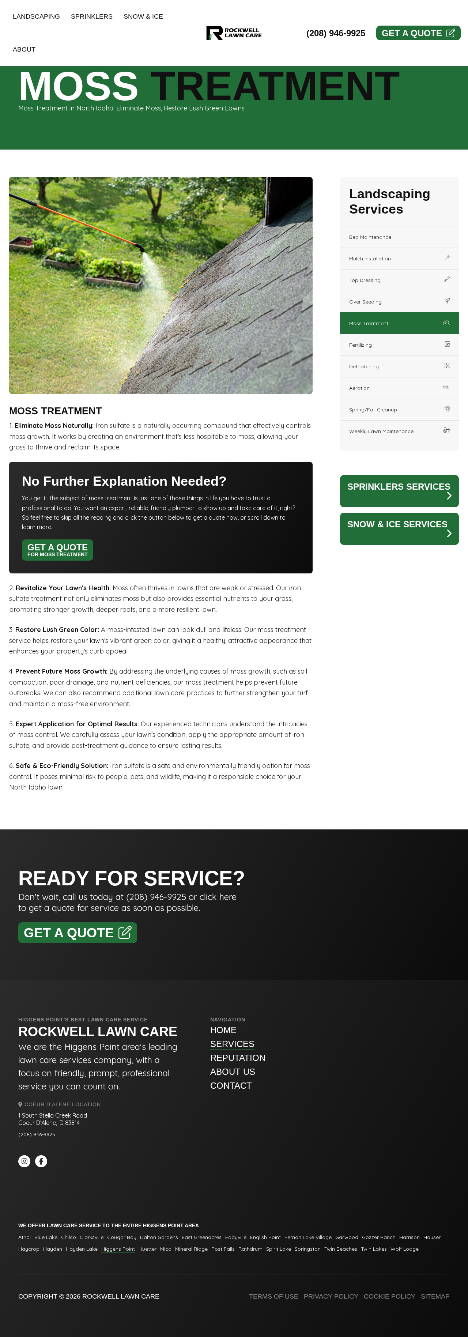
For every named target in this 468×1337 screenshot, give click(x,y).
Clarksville (91, 1237)
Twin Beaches (340, 1249)
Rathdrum (250, 1249)
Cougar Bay (121, 1237)
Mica (165, 1249)
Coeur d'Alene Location (62, 1104)
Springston (308, 1249)
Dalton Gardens (159, 1237)
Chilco (68, 1237)
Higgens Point (118, 1249)
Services (232, 1044)
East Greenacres (202, 1237)
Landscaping (36, 16)
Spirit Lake (278, 1249)
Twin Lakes (374, 1249)
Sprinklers (92, 16)
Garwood (346, 1237)
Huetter (147, 1249)
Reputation (237, 1058)
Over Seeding (365, 301)
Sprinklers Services (398, 487)
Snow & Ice (143, 16)
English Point (265, 1237)
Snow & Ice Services (397, 524)
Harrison (409, 1237)
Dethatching (364, 366)
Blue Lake (45, 1237)
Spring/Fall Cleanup (373, 409)
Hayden (52, 1249)
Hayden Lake (82, 1249)
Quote (412, 33)
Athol (24, 1237)
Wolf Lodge (404, 1249)
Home (223, 1030)
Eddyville (235, 1237)
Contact (231, 1086)
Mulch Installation (370, 258)
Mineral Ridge (191, 1249)
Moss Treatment (368, 323)
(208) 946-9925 (335, 33)
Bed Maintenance (370, 237)
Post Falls (223, 1249)
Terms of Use (273, 1296)
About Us (232, 1072)
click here (218, 896)
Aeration (359, 388)
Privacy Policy (331, 1296)
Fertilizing (360, 345)
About (24, 49)
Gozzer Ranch (379, 1237)
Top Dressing (365, 280)
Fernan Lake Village (308, 1237)
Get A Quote (57, 549)
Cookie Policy (389, 1296)
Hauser (432, 1237)
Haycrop (28, 1249)
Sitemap (435, 1296)
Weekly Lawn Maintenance (381, 431)
